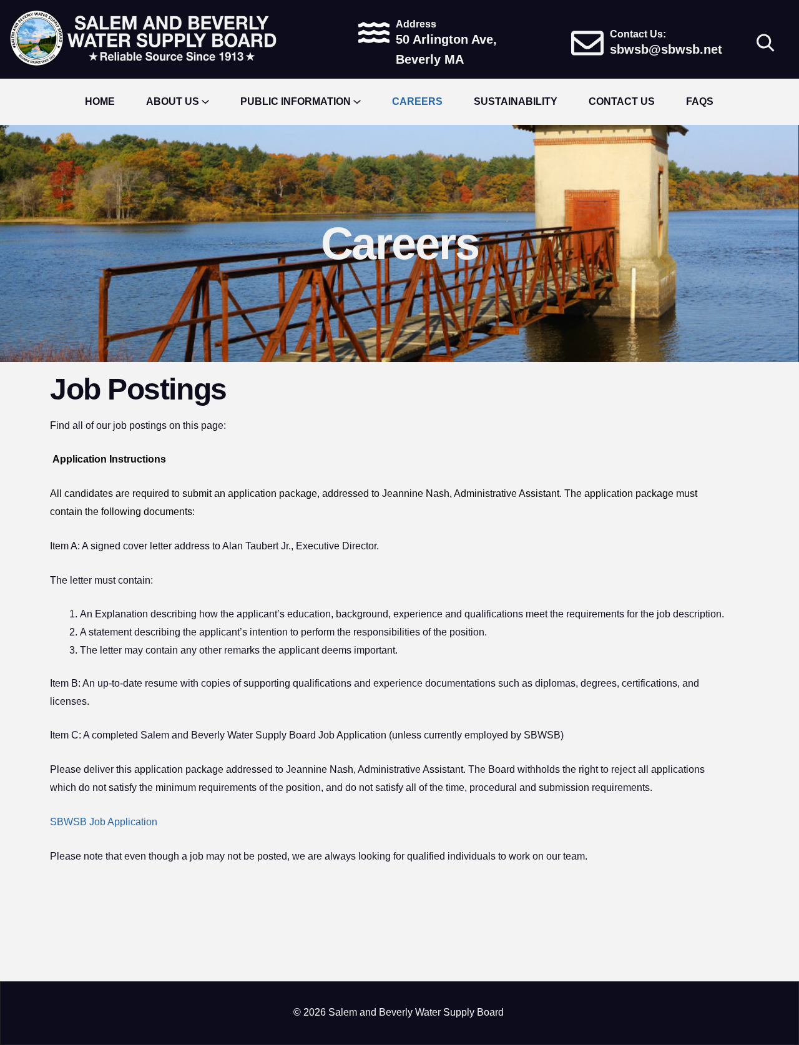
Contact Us (622, 101)
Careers (417, 101)
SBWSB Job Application (103, 822)
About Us (172, 101)
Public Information (295, 101)
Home (100, 101)
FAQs (699, 101)
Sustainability (515, 101)
